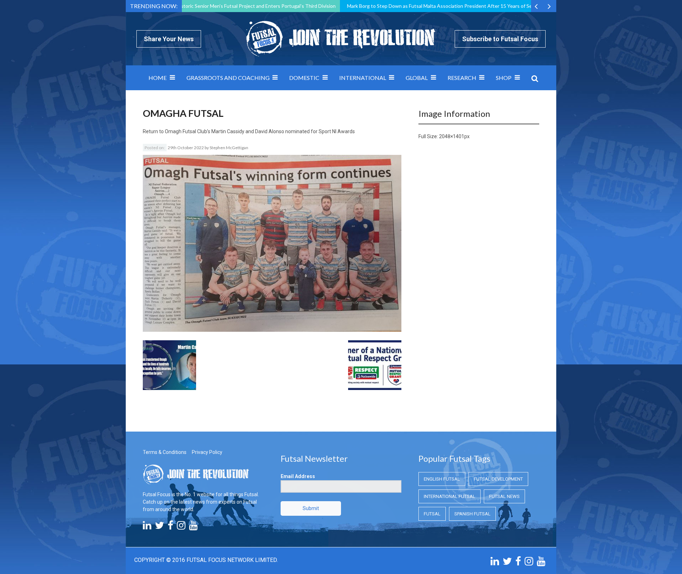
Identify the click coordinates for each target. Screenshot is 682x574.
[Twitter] (159, 527)
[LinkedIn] (147, 527)
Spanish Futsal (472, 513)
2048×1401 (451, 136)
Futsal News (504, 496)
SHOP (504, 77)
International (362, 77)
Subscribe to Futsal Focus (500, 39)
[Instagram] (181, 527)
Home (157, 77)
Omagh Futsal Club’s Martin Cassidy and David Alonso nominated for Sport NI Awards (260, 131)
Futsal (432, 513)
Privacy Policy (207, 452)
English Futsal (442, 479)
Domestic (304, 77)
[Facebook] (170, 527)
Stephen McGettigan (229, 147)
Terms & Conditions (164, 452)
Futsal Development (498, 479)
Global (417, 77)
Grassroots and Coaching (228, 77)
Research (462, 77)
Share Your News (169, 39)
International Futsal (449, 496)
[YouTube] (193, 527)
